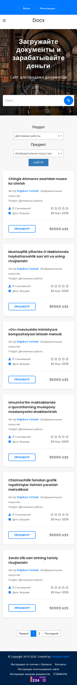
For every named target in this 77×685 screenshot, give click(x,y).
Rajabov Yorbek (27, 191)
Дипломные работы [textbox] (27, 136)
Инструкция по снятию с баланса (31, 664)
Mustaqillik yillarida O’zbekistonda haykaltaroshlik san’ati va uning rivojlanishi (38, 256)
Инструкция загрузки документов (30, 674)
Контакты (60, 664)
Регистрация (47, 8)
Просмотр (22, 229)
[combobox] (38, 135)
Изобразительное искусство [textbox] (33, 153)
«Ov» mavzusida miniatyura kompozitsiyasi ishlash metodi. (35, 331)
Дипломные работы (31, 201)
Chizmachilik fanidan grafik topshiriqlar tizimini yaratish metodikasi (33, 485)
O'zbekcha (60, 674)
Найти (38, 162)
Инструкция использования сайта (38, 669)
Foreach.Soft (60, 657)
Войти (26, 8)
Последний (51, 633)
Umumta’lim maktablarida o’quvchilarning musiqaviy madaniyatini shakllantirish (32, 407)
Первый (23, 633)
